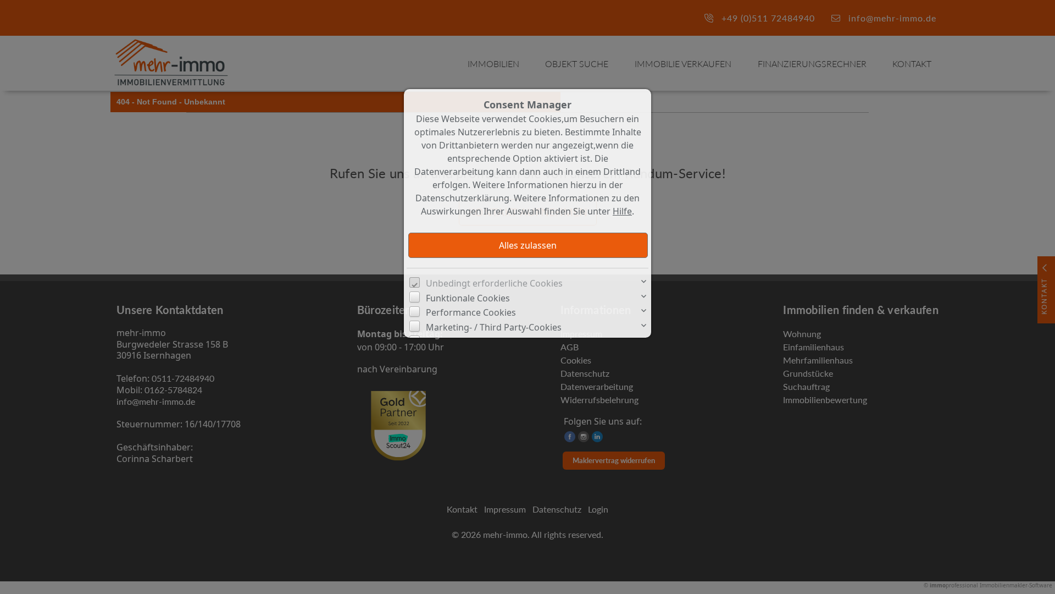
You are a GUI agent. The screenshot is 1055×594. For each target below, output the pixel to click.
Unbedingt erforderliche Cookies (494, 283)
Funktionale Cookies (468, 298)
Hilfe (622, 211)
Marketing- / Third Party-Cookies (494, 327)
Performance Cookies (471, 312)
